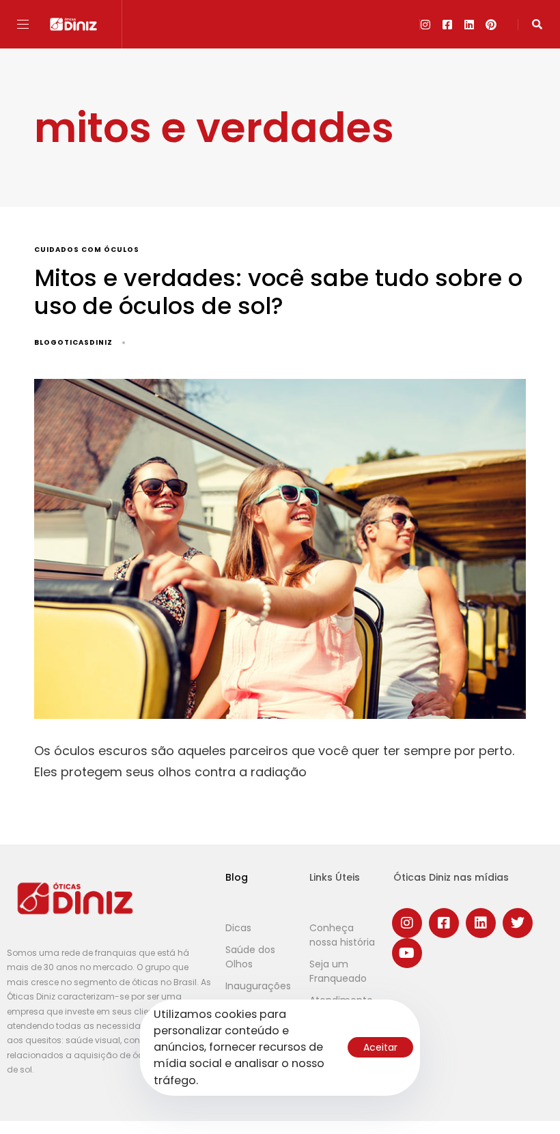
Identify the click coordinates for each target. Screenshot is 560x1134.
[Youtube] (407, 953)
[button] (28, 24)
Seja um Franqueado (338, 971)
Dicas (238, 928)
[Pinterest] (491, 24)
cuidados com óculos (86, 250)
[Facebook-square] (447, 24)
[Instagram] (425, 24)
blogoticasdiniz (73, 342)
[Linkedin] (469, 24)
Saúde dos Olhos (250, 957)
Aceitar (380, 1047)
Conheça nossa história (342, 935)
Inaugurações (258, 986)
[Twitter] (518, 923)
